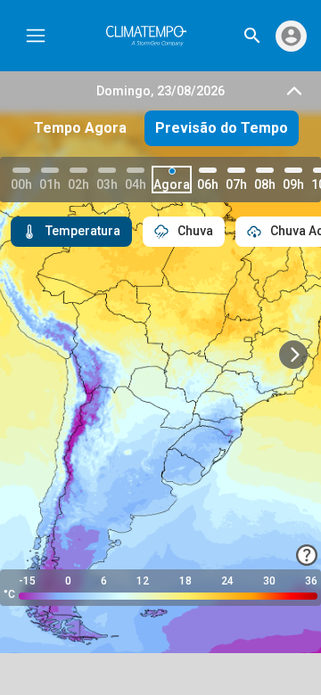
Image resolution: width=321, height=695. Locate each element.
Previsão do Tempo (221, 127)
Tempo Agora (80, 127)
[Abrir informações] (306, 555)
